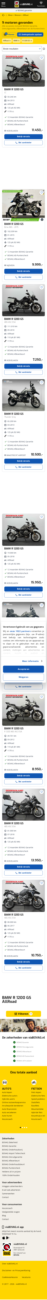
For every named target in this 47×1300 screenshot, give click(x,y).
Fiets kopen (36, 1092)
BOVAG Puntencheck (11, 1168)
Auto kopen (7, 1092)
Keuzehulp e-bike (39, 1115)
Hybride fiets (36, 1112)
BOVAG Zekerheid (9, 1142)
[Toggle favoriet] (42, 58)
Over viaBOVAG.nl (10, 1263)
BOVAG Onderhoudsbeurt (13, 1164)
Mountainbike (37, 1109)
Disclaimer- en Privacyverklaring (16, 1270)
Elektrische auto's (9, 1095)
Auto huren (7, 1115)
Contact (5, 1197)
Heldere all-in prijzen (11, 1171)
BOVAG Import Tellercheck (13, 1153)
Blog (4, 1215)
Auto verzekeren (9, 1112)
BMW (15, 40)
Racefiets (35, 1105)
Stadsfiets (35, 1102)
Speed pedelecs (38, 1099)
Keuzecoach (7, 1119)
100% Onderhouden (11, 1175)
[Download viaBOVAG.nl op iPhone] (3, 1238)
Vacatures (26, 1277)
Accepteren (23, 669)
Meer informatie (30, 661)
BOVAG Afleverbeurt (11, 1160)
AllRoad (6, 40)
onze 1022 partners (20, 631)
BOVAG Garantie (9, 1146)
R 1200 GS (26, 40)
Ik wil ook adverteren (11, 1190)
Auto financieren (9, 1109)
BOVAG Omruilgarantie (12, 1157)
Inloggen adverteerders (12, 1186)
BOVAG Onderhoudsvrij (12, 1149)
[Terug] (3, 15)
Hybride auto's (8, 1099)
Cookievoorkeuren (10, 1277)
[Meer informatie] (44, 48)
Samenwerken (8, 1193)
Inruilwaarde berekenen (12, 1105)
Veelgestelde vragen (11, 1212)
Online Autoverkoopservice (14, 1102)
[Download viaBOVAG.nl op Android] (7, 1238)
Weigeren (23, 677)
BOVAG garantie (25, 10)
